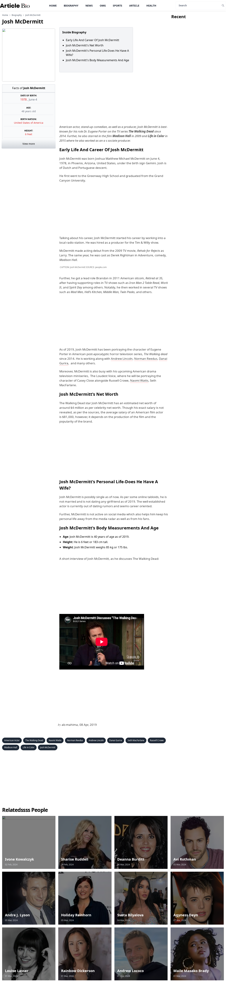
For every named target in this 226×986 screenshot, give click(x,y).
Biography (71, 5)
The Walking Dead (34, 740)
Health (151, 5)
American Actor (12, 740)
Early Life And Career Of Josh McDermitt (94, 40)
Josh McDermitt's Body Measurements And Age (97, 60)
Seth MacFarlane (136, 740)
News (89, 5)
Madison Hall (10, 747)
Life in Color (28, 747)
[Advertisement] (113, 98)
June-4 (33, 99)
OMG (103, 5)
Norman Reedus (145, 359)
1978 (23, 99)
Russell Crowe (157, 740)
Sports (117, 5)
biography (17, 15)
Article (134, 5)
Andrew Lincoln (122, 359)
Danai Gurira (115, 740)
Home (53, 5)
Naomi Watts (139, 380)
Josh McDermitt (47, 747)
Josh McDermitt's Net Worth (84, 45)
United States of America (28, 122)
